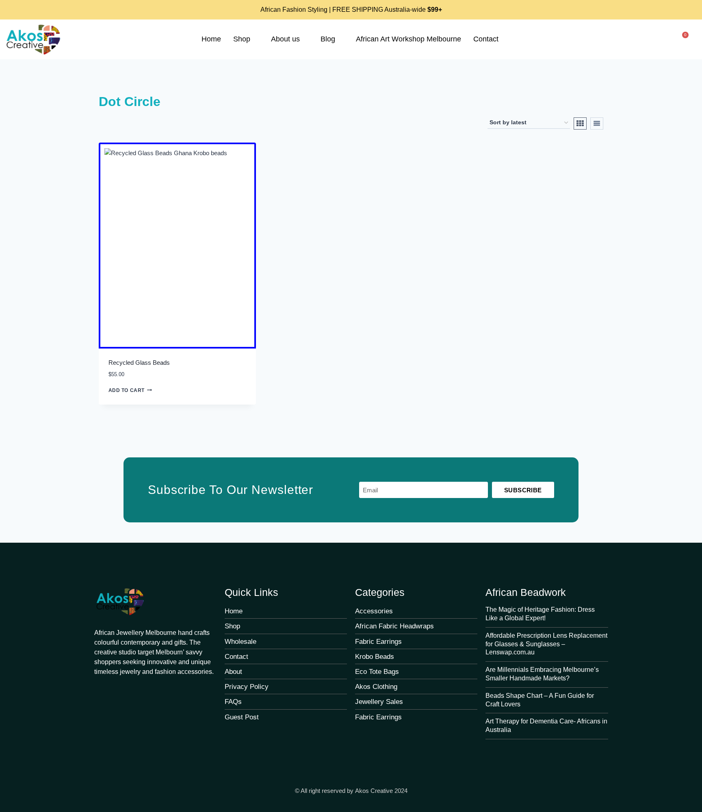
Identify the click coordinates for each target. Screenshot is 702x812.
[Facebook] (98, 689)
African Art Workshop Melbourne (408, 39)
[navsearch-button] (658, 40)
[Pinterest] (114, 689)
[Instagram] (147, 689)
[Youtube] (131, 689)
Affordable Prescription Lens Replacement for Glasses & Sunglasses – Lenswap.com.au (546, 644)
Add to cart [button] (126, 390)
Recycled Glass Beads (139, 362)
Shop (241, 39)
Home (211, 39)
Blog (328, 39)
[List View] (596, 123)
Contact (485, 39)
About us (285, 39)
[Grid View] (580, 123)
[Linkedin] (163, 689)
